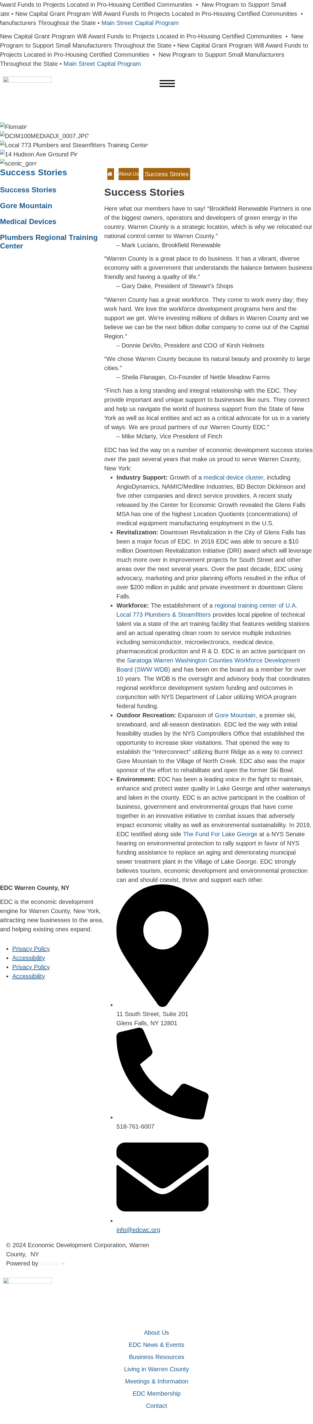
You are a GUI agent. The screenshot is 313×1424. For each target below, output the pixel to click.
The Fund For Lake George (220, 834)
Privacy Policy (31, 948)
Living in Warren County (156, 1369)
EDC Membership (157, 1393)
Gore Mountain (26, 206)
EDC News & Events (156, 1344)
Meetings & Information (156, 1381)
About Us (129, 174)
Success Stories (33, 172)
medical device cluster (233, 477)
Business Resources (156, 1357)
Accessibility (28, 958)
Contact (156, 1405)
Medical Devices (28, 221)
